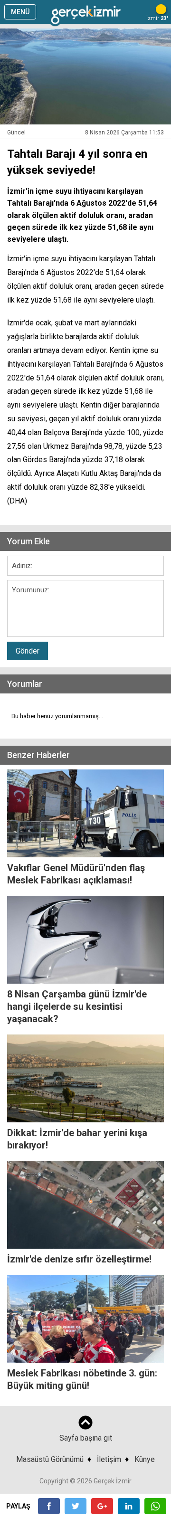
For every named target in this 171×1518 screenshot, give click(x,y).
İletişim (109, 1459)
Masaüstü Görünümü (50, 1459)
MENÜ (20, 12)
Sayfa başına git (85, 1437)
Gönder (27, 650)
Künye (144, 1459)
